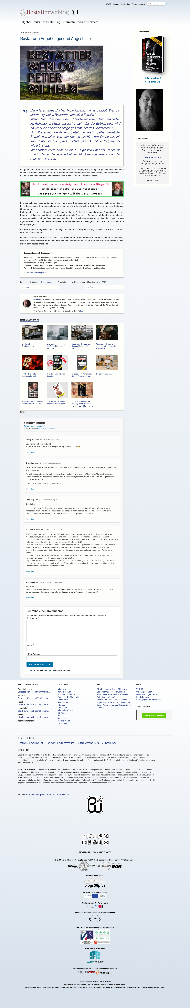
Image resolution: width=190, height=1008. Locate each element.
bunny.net (113, 968)
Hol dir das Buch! (152, 78)
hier (85, 305)
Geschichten (63, 702)
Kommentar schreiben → (34, 426)
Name (30, 645)
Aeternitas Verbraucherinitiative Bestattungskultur (95, 913)
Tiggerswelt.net (99, 968)
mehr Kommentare (26, 721)
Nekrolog (61, 713)
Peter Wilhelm (40, 296)
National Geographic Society (78, 860)
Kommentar (32, 618)
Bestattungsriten (138, 4)
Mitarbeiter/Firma (65, 710)
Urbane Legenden (144, 692)
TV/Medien (62, 723)
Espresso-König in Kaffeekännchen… (34, 692)
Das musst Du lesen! (154, 715)
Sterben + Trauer (65, 721)
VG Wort (94, 860)
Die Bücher (125, 4)
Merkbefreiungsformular (147, 694)
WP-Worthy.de (108, 987)
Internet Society (60, 860)
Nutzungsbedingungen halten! (46, 429)
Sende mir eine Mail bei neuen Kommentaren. (51, 670)
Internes (61, 705)
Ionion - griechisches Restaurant (48, 987)
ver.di (106, 903)
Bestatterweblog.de (80, 987)
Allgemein (62, 689)
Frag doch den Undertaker (69, 697)
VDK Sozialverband (128, 860)
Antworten (30, 452)
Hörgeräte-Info (30, 987)
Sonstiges (62, 718)
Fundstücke (63, 700)
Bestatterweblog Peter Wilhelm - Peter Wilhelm (47, 794)
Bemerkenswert (64, 692)
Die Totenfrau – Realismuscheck (111, 692)
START (108, 4)
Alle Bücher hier (152, 82)
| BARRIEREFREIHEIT (65, 743)
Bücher (88, 302)
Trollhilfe (140, 689)
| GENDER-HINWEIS (107, 743)
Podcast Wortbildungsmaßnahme (153, 987)
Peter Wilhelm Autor (121, 987)
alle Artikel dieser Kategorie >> (35, 273)
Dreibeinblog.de (66, 987)
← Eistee (25, 287)
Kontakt (116, 4)
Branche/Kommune (66, 694)
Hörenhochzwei (134, 987)
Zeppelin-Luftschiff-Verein (109, 860)
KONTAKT (51, 743)
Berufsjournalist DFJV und (92, 903)
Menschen (62, 708)
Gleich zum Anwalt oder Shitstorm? (112, 689)
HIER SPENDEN (153, 157)
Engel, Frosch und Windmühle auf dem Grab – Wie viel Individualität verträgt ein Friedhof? (114, 705)
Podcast (61, 715)
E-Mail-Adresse (33, 654)
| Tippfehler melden (47, 282)
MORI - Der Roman (95, 987)
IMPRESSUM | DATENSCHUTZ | (32, 743)
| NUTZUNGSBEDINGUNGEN (87, 743)
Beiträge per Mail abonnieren (149, 700)
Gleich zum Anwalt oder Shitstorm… (33, 704)
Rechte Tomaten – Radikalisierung (112, 700)
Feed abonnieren (143, 697)
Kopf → (90, 287)
